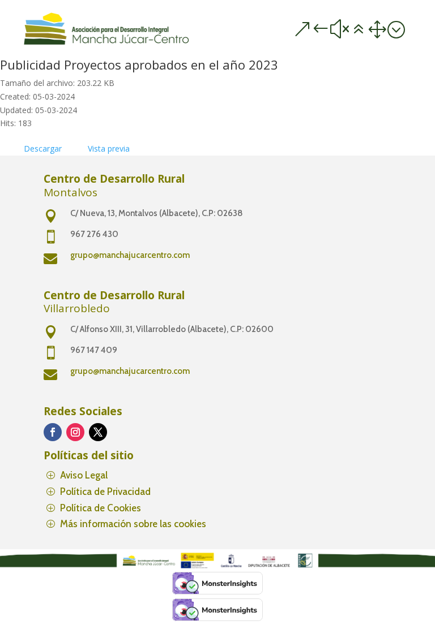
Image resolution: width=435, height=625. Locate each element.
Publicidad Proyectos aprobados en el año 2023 (139, 64)
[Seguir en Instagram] (75, 432)
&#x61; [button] (349, 29)
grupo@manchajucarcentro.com (130, 255)
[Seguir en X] (98, 432)
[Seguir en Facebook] (53, 432)
